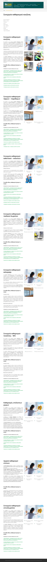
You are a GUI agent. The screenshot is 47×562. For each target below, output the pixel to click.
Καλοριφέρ (4, 28)
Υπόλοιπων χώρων (5, 29)
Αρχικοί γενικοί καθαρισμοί (33, 4)
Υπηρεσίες (38, 4)
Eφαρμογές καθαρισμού (17, 6)
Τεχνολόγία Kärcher (16, 5)
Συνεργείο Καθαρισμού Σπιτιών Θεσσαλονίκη (23, 4)
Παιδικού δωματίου (5, 24)
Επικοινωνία (22, 6)
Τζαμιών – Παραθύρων (6, 25)
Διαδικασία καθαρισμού (35, 5)
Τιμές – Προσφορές (28, 5)
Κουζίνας (4, 23)
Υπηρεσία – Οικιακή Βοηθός (6, 30)
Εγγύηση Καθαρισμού (22, 5)
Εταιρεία (15, 4)
